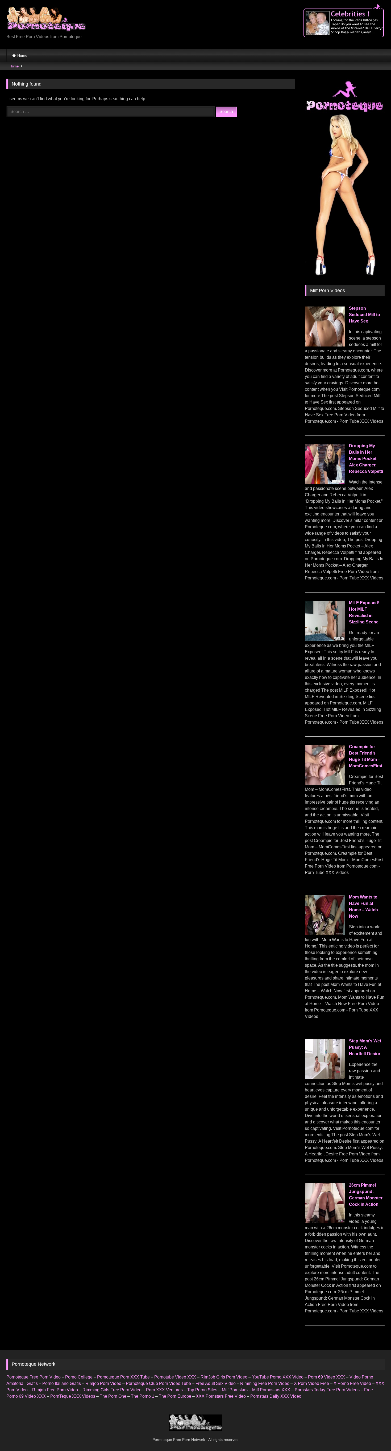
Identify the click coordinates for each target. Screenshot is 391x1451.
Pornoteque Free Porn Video (33, 1377)
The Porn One (113, 1396)
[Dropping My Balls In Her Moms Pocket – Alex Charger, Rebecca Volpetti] (325, 482)
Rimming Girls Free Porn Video (112, 1390)
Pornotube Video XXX (175, 1377)
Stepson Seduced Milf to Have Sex (364, 314)
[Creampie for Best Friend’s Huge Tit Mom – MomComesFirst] (325, 783)
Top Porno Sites (202, 1390)
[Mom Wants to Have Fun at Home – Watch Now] (325, 934)
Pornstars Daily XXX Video (275, 1396)
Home (22, 55)
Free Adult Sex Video (216, 1383)
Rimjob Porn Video (103, 1383)
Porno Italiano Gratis (61, 1383)
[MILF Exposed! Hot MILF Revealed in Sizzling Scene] (325, 639)
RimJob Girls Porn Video (224, 1377)
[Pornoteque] (46, 20)
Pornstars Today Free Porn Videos (327, 1390)
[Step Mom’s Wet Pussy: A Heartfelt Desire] (325, 1077)
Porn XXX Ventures (164, 1390)
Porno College (79, 1377)
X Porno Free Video (352, 1383)
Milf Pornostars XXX (271, 1390)
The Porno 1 (142, 1396)
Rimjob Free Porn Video (55, 1390)
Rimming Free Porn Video (264, 1383)
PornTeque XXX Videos (72, 1396)
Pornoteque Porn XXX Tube (123, 1377)
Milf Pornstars (235, 1390)
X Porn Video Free (311, 1383)
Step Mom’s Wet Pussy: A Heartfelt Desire (365, 1047)
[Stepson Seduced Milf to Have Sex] (325, 345)
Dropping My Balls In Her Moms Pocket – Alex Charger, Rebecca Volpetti (366, 459)
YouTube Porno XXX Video (277, 1377)
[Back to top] (374, 1435)
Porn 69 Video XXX (326, 1377)
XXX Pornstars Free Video (221, 1396)
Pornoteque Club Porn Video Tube (158, 1383)
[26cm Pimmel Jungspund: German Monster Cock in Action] (325, 1221)
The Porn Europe (175, 1396)
